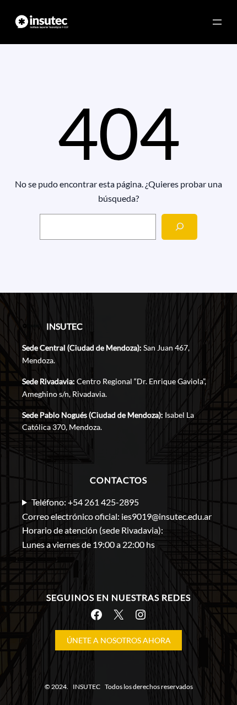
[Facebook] (96, 614)
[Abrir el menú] (217, 22)
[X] (118, 614)
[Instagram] (140, 614)
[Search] (179, 227)
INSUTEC (64, 326)
